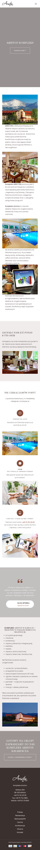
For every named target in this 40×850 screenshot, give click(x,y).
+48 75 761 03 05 (28, 522)
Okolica (20, 829)
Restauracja (20, 815)
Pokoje (20, 812)
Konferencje (20, 825)
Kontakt (20, 832)
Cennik (20, 822)
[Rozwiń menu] (36, 3)
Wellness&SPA (20, 819)
